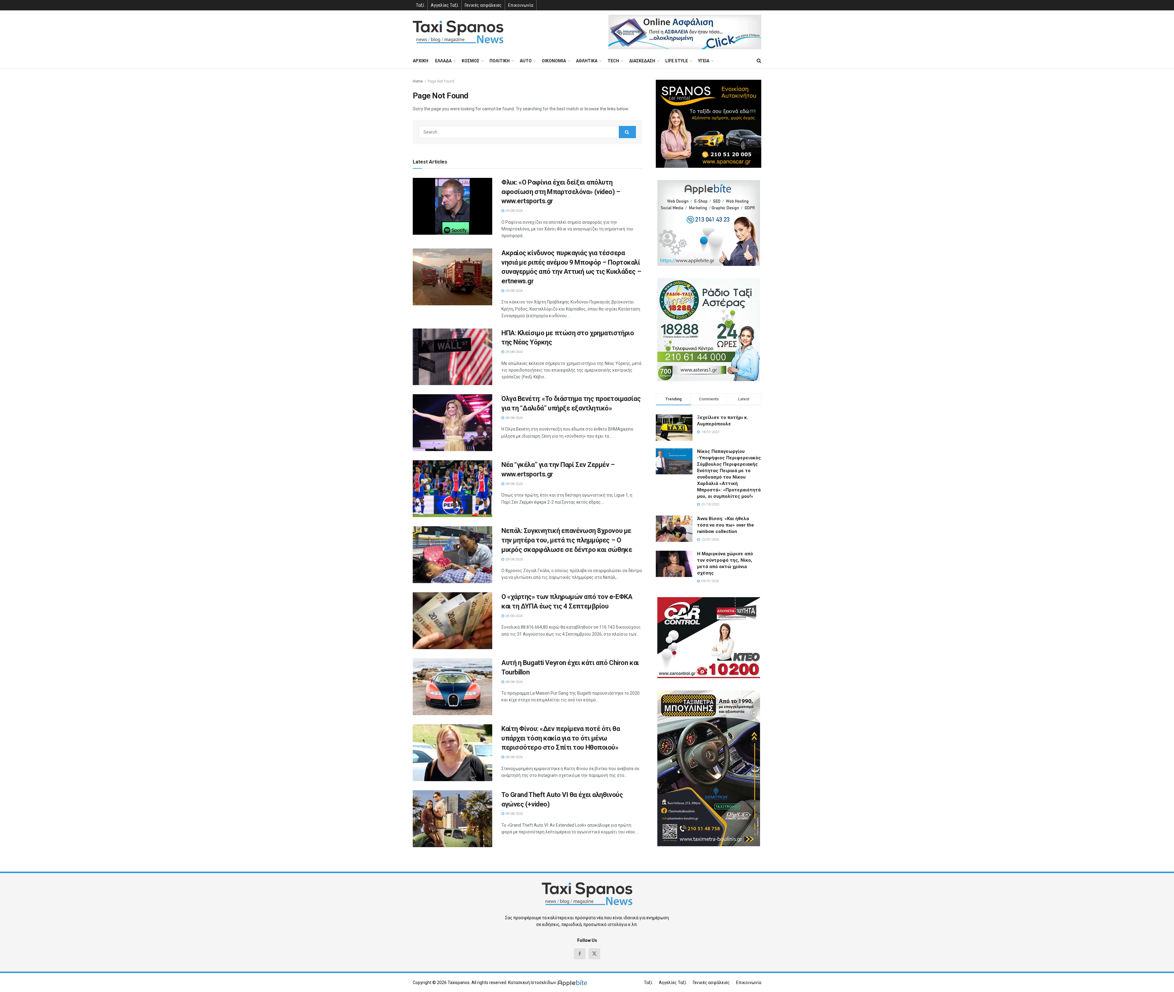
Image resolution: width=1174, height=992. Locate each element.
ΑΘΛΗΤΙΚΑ (586, 60)
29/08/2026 (513, 211)
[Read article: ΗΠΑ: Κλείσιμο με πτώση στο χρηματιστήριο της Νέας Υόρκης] (452, 357)
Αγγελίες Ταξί (444, 5)
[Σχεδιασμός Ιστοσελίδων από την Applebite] (573, 982)
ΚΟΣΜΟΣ (470, 60)
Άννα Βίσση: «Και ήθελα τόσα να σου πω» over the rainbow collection (725, 525)
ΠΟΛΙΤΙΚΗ (499, 60)
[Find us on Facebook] (579, 953)
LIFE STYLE (676, 60)
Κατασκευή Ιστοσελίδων (532, 982)
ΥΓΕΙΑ (703, 60)
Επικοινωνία (520, 5)
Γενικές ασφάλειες (483, 5)
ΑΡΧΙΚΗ (420, 60)
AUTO (526, 60)
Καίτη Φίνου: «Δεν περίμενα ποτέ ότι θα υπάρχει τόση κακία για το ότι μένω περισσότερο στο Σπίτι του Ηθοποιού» (560, 738)
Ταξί (420, 5)
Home (418, 81)
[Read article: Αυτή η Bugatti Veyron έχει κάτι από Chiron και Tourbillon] (452, 686)
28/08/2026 (513, 418)
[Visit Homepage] (458, 31)
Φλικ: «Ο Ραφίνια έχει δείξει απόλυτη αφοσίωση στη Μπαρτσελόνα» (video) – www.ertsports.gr (560, 191)
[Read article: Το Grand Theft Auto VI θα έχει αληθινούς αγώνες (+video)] (452, 818)
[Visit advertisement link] (684, 32)
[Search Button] (759, 60)
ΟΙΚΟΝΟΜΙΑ (554, 60)
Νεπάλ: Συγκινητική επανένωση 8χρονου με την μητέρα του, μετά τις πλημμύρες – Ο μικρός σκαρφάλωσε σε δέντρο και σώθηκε (566, 540)
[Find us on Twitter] (594, 953)
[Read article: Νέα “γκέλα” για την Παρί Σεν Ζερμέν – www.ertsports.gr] (452, 488)
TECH (613, 60)
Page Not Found (441, 81)
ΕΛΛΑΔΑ (443, 60)
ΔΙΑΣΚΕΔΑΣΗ (642, 60)
